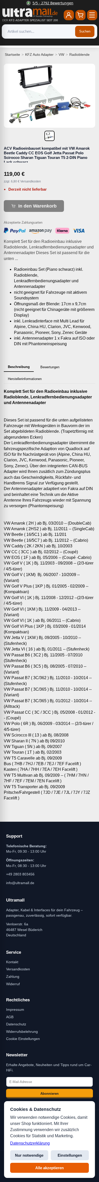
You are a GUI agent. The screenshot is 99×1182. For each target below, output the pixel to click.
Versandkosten (18, 969)
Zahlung (12, 976)
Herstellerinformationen (25, 379)
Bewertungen (49, 367)
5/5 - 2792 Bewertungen (52, 3)
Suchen (84, 31)
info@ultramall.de (20, 883)
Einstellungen (70, 1155)
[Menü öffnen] (92, 15)
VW (61, 54)
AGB (9, 1017)
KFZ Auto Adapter (39, 54)
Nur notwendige (29, 1155)
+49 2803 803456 (20, 874)
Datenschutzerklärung (30, 1143)
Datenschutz (16, 1024)
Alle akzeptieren (49, 1168)
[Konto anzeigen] (69, 15)
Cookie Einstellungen (23, 1039)
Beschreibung (19, 367)
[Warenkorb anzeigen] (80, 15)
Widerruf (13, 984)
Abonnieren (49, 1094)
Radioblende (79, 54)
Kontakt (12, 962)
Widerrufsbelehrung (22, 1031)
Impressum (15, 1009)
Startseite (12, 54)
